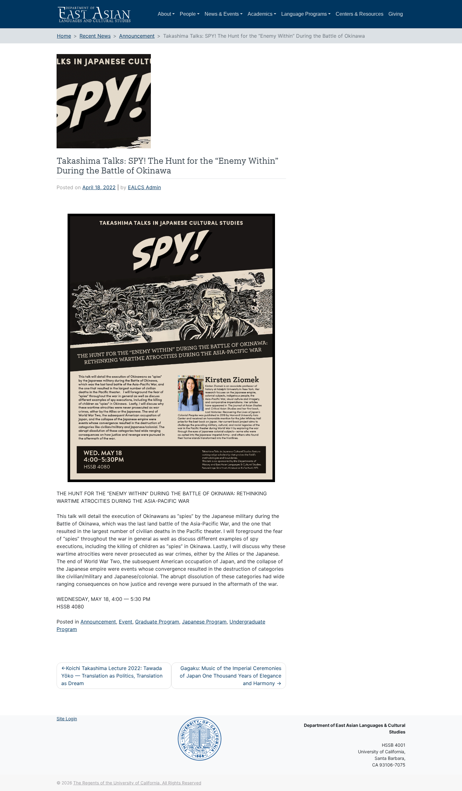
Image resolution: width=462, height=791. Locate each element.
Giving (395, 14)
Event (125, 621)
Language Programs (304, 14)
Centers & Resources (359, 14)
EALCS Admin (144, 187)
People (188, 14)
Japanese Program (204, 621)
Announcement (98, 621)
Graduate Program (157, 621)
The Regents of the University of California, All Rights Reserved (137, 782)
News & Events (222, 14)
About (164, 14)
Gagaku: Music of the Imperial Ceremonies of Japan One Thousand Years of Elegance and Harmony (230, 675)
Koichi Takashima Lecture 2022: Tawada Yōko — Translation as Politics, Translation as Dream (111, 675)
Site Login (67, 718)
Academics (260, 14)
